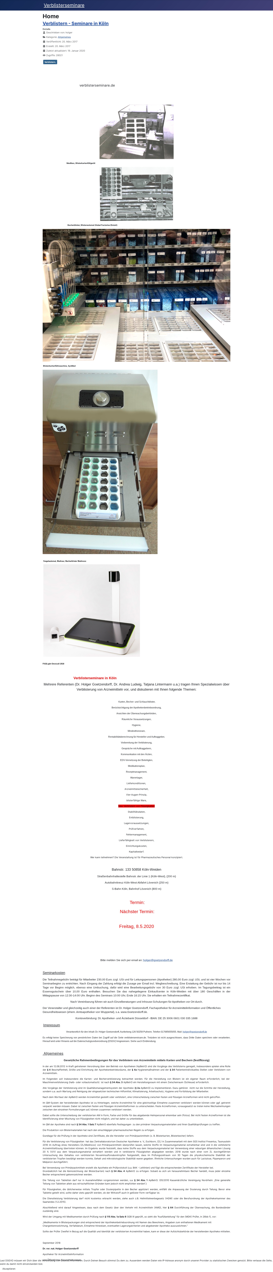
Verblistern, (50, 62)
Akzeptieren (8, 1268)
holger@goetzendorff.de (158, 960)
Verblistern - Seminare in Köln (76, 23)
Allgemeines (64, 37)
